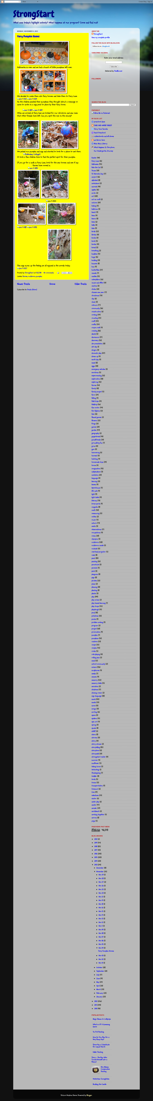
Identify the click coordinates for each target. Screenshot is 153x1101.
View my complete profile (101, 37)
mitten (94, 516)
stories (94, 737)
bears (94, 218)
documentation (97, 343)
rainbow (95, 641)
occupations (96, 532)
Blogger (89, 1095)
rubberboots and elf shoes (104, 136)
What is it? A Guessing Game (101, 1025)
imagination (96, 468)
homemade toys (97, 462)
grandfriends (96, 439)
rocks (94, 651)
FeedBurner (118, 71)
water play (95, 802)
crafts (94, 324)
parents (94, 568)
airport (94, 177)
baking (94, 206)
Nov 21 (101, 897)
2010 (96, 1008)
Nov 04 (101, 948)
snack (94, 699)
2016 (96, 854)
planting (94, 590)
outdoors (31, 276)
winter (94, 805)
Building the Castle (99, 1084)
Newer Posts (23, 284)
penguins (95, 574)
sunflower (95, 763)
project (94, 628)
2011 (95, 1005)
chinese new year (98, 292)
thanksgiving (96, 773)
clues (93, 302)
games (94, 427)
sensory (95, 680)
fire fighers (96, 411)
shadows (95, 689)
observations (96, 529)
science (94, 667)
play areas (95, 600)
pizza (93, 584)
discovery (95, 340)
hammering (96, 452)
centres (94, 286)
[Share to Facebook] (69, 273)
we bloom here (99, 140)
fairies (25, 276)
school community (98, 664)
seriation (95, 686)
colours (94, 305)
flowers (94, 420)
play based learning (98, 603)
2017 (96, 850)
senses (94, 677)
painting (94, 561)
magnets (95, 507)
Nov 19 (101, 900)
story (94, 741)
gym (93, 449)
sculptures (95, 670)
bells (93, 225)
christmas (95, 295)
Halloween (95, 164)
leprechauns (96, 488)
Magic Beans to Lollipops (102, 1019)
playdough (95, 609)
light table (95, 497)
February (100, 993)
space (94, 715)
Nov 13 (101, 918)
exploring (95, 382)
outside (94, 548)
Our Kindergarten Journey (103, 151)
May (98, 982)
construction (96, 311)
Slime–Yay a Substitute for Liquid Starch (101, 1045)
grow (93, 446)
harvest (94, 455)
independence (96, 471)
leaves (94, 484)
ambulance (95, 183)
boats (94, 238)
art (93, 196)
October (99, 967)
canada (94, 273)
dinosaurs (95, 337)
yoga (93, 821)
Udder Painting (98, 1052)
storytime (95, 750)
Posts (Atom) (32, 289)
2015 (96, 857)
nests (94, 526)
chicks (94, 289)
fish (93, 414)
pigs (93, 577)
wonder (94, 808)
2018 (96, 846)
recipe (94, 645)
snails (94, 702)
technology (95, 769)
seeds (94, 673)
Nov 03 (101, 955)
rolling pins (96, 657)
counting (95, 318)
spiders (94, 718)
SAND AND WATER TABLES (103, 125)
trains (94, 782)
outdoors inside (97, 545)
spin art (94, 721)
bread (94, 247)
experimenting (97, 375)
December (100, 868)
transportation (97, 785)
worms (94, 817)
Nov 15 (101, 911)
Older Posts (81, 284)
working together (98, 814)
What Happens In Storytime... (104, 147)
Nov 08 (101, 933)
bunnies (94, 263)
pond (93, 612)
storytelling (96, 747)
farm (93, 395)
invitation (95, 475)
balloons (95, 209)
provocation (96, 632)
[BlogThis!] (65, 273)
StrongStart (33, 14)
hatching (95, 459)
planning (94, 587)
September (100, 971)
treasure (95, 789)
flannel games (96, 417)
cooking (94, 315)
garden (94, 430)
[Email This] (62, 273)
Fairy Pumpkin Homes (28, 36)
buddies (94, 254)
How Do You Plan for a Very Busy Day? (101, 1038)
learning (94, 481)
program (95, 625)
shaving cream (97, 693)
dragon (94, 350)
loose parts (96, 503)
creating (94, 331)
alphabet (95, 180)
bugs (93, 257)
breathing (95, 250)
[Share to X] (67, 273)
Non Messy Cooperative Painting (105, 1069)
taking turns (96, 766)
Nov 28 (101, 878)
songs (94, 709)
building (94, 260)
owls (93, 555)
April (98, 986)
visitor (94, 798)
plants (94, 593)
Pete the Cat (96, 167)
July (98, 975)
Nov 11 (101, 926)
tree (93, 792)
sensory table (97, 683)
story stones (96, 744)
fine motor (96, 407)
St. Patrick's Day (97, 174)
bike (93, 228)
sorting (94, 712)
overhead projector (99, 552)
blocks (94, 234)
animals (94, 186)
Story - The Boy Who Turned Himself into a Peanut (99, 1059)
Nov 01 (101, 963)
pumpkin (39, 276)
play (93, 596)
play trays (95, 606)
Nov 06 (101, 940)
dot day (94, 347)
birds (93, 231)
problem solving (97, 622)
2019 (96, 842)
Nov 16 (101, 907)
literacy (94, 500)
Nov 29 (101, 875)
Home (52, 284)
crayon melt (96, 327)
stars (94, 734)
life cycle (95, 491)
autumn (94, 202)
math (93, 510)
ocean (94, 536)
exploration (96, 379)
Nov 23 (101, 893)
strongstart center (99, 757)
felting (94, 398)
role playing (96, 654)
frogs (94, 423)
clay (93, 298)
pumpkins (95, 638)
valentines (95, 795)
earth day (95, 359)
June (98, 978)
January (99, 996)
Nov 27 (101, 882)
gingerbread (96, 436)
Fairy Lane (95, 161)
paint (93, 558)
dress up (95, 356)
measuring (95, 513)
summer (95, 760)
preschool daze (99, 121)
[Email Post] (58, 273)
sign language (96, 696)
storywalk (95, 753)
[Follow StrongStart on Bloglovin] (101, 47)
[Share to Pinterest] (71, 273)
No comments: (49, 273)
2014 (96, 861)
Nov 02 (101, 959)
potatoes (95, 616)
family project (97, 391)
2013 (96, 865)
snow (93, 705)
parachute (95, 564)
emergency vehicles (98, 369)
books (94, 244)
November (100, 871)
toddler (94, 776)
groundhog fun (97, 443)
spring (94, 725)
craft (93, 321)
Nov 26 (101, 886)
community (96, 308)
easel (93, 363)
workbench (95, 811)
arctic (94, 193)
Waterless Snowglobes (101, 1079)
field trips (95, 401)
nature (94, 523)
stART (94, 731)
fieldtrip (94, 404)
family (94, 388)
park (93, 571)
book (93, 241)
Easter (94, 158)
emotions (95, 372)
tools (94, 779)
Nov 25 (101, 889)
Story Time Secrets (101, 129)
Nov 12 (101, 922)
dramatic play (96, 353)
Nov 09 (101, 929)
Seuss (94, 170)
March (98, 989)
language (95, 478)
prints (94, 619)
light (93, 494)
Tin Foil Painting (98, 1032)
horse (94, 465)
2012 (96, 1001)
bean (93, 215)
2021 (96, 839)
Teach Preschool (100, 132)
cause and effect (97, 283)
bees (93, 222)
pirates (94, 580)
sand (93, 660)
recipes (94, 648)
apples (94, 190)
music (94, 520)
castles (94, 276)
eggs (93, 366)
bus (93, 266)
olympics (95, 539)
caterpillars (96, 279)
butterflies (95, 270)
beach (94, 212)
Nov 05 (101, 944)
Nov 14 (101, 915)
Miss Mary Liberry (100, 143)
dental (94, 334)
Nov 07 (101, 937)
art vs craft (96, 199)
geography (95, 433)
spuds (94, 728)
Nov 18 (101, 904)
